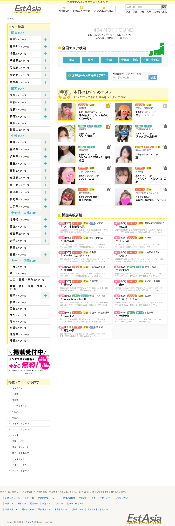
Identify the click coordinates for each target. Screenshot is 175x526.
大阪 (18, 95)
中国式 (15, 412)
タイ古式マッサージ (21, 388)
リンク (55, 498)
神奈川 (20, 46)
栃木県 (20, 75)
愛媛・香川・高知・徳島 (28, 287)
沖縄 (18, 340)
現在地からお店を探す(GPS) (89, 75)
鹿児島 (20, 334)
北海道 (20, 219)
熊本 (18, 321)
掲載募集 (28, 373)
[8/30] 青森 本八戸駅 (83, 301)
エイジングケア (19, 465)
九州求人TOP (77, 509)
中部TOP (17, 136)
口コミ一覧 (29, 498)
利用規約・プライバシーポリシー (94, 498)
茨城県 (20, 67)
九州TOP (59, 503)
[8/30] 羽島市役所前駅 (83, 271)
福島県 (20, 233)
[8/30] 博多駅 (82, 331)
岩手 (18, 240)
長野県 (20, 199)
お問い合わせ (69, 498)
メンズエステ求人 (103, 10)
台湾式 (15, 394)
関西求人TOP (44, 509)
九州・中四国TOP (23, 260)
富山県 (20, 185)
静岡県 (20, 149)
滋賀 (18, 109)
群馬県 (20, 82)
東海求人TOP (61, 509)
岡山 (18, 273)
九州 (149, 11)
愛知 (18, 142)
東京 (18, 39)
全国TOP (64, 10)
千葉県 (20, 60)
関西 (135, 11)
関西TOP (17, 88)
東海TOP (46, 503)
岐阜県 (20, 156)
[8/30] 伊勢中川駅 (139, 271)
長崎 (18, 302)
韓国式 (15, 418)
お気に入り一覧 (81, 10)
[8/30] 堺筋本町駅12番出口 (140, 227)
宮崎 (18, 327)
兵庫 (18, 116)
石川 (18, 170)
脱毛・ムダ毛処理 (20, 453)
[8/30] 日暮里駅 (84, 285)
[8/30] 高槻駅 (139, 300)
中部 (142, 11)
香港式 (15, 400)
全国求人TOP (11, 509)
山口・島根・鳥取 (27, 279)
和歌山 (20, 129)
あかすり (16, 435)
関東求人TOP (28, 509)
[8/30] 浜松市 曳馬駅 (138, 285)
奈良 (18, 123)
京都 (18, 102)
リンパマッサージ (20, 429)
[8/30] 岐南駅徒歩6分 (139, 256)
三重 (18, 163)
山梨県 (20, 206)
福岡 (18, 295)
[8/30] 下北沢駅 (138, 317)
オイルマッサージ (20, 423)
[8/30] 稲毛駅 (84, 256)
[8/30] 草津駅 (137, 242)
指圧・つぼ (17, 441)
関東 (128, 11)
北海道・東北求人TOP (97, 509)
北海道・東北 (160, 11)
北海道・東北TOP (23, 213)
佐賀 (18, 308)
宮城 (18, 226)
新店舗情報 (43, 498)
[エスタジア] (27, 12)
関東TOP (17, 33)
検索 (153, 77)
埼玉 (18, 53)
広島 (18, 266)
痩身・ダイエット (20, 447)
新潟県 (20, 192)
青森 (18, 254)
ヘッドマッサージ (20, 470)
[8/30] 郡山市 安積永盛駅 (84, 317)
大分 (18, 315)
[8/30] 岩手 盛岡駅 (84, 242)
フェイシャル (18, 459)
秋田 (18, 247)
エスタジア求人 (121, 498)
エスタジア (28, 522)
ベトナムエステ (19, 406)
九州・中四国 (151, 59)
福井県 (20, 177)
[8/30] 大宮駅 (84, 227)
